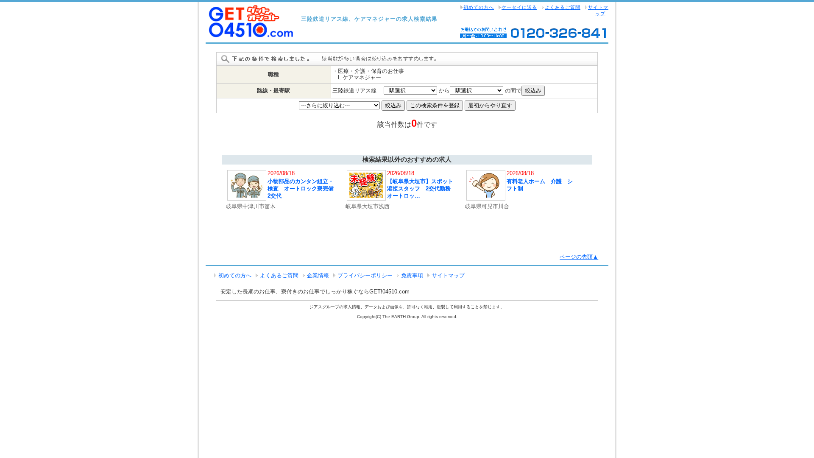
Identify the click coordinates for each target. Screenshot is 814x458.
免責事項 (412, 275)
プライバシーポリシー (365, 275)
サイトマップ (598, 10)
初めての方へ (478, 7)
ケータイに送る (519, 7)
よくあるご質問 (562, 7)
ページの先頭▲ (579, 257)
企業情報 (318, 275)
